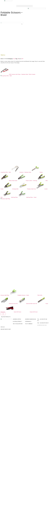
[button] (24, 6)
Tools (14, 58)
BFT (22, 58)
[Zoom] (22, 24)
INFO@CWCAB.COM (41, 325)
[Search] (7, 6)
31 (18, 58)
